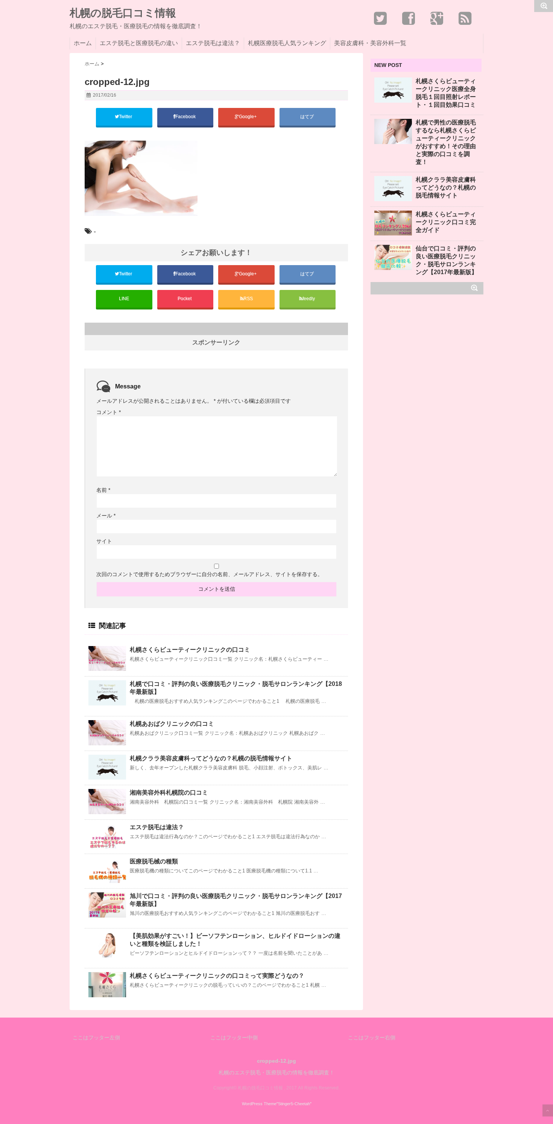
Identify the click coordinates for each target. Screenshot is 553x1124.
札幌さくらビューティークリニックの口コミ (190, 649)
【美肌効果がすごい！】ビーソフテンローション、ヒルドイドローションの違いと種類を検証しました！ (235, 940)
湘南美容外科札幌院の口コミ (169, 792)
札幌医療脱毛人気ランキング (287, 43)
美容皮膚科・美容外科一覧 (370, 43)
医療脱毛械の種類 (154, 861)
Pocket (185, 298)
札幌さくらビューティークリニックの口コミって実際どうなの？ (217, 975)
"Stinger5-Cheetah (293, 1103)
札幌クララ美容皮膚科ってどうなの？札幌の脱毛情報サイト (211, 758)
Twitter (126, 116)
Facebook (186, 116)
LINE (124, 298)
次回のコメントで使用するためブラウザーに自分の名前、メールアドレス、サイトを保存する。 (209, 574)
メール (105, 516)
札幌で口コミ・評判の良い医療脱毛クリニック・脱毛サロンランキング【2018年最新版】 (236, 688)
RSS (248, 298)
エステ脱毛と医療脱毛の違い (139, 43)
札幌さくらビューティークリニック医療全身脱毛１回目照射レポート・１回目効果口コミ (446, 93)
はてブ (307, 116)
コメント (108, 412)
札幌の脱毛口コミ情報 (123, 13)
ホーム (83, 43)
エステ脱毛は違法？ (213, 43)
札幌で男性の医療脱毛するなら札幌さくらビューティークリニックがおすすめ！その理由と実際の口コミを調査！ (446, 142)
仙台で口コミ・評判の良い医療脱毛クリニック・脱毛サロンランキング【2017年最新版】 (446, 260)
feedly (309, 298)
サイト (104, 541)
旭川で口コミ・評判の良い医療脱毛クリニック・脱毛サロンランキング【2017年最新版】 (236, 900)
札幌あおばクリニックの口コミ (172, 724)
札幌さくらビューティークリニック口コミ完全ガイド (446, 222)
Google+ (248, 116)
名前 (103, 490)
